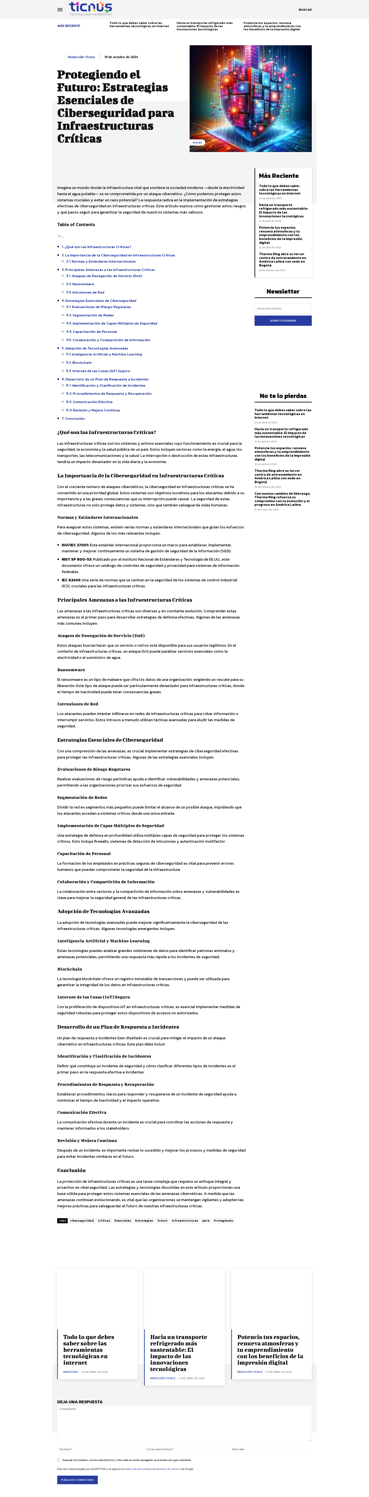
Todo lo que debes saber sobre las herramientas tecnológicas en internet (139, 24)
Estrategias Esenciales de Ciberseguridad (100, 300)
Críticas (104, 1220)
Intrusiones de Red (88, 292)
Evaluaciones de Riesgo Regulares (101, 307)
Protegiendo (223, 1220)
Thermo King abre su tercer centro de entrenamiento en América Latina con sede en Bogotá (282, 259)
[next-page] (310, 25)
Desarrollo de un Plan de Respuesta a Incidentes (107, 379)
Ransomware (83, 284)
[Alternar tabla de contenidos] (60, 237)
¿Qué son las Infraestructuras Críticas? (97, 247)
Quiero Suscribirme (283, 321)
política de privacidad (137, 1469)
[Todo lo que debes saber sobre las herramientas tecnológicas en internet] (97, 1299)
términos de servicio (168, 1469)
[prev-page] (104, 25)
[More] (218, 172)
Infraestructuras (185, 1220)
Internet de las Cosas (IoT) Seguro (101, 371)
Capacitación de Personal (95, 331)
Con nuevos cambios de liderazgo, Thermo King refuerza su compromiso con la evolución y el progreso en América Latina (282, 499)
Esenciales (122, 1220)
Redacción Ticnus (81, 57)
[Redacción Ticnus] (62, 57)
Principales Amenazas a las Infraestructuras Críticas (110, 269)
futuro (162, 1220)
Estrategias (144, 1220)
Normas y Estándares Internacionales (104, 261)
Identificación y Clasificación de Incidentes (108, 385)
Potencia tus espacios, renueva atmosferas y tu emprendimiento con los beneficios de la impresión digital (272, 26)
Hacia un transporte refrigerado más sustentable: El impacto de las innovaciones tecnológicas (205, 26)
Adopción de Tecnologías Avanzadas (96, 348)
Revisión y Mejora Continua (96, 410)
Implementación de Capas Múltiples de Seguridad (115, 323)
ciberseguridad (82, 1220)
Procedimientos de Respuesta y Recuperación (112, 393)
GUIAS (197, 142)
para (206, 1220)
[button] (305, 9)
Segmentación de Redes (93, 315)
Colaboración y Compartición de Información (111, 340)
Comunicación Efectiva (93, 402)
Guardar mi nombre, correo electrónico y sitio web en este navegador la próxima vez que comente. (127, 1460)
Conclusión (75, 418)
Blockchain (82, 362)
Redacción (70, 1372)
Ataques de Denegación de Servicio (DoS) (107, 276)
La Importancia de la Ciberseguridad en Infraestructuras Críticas (120, 255)
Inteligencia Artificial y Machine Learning (107, 354)
